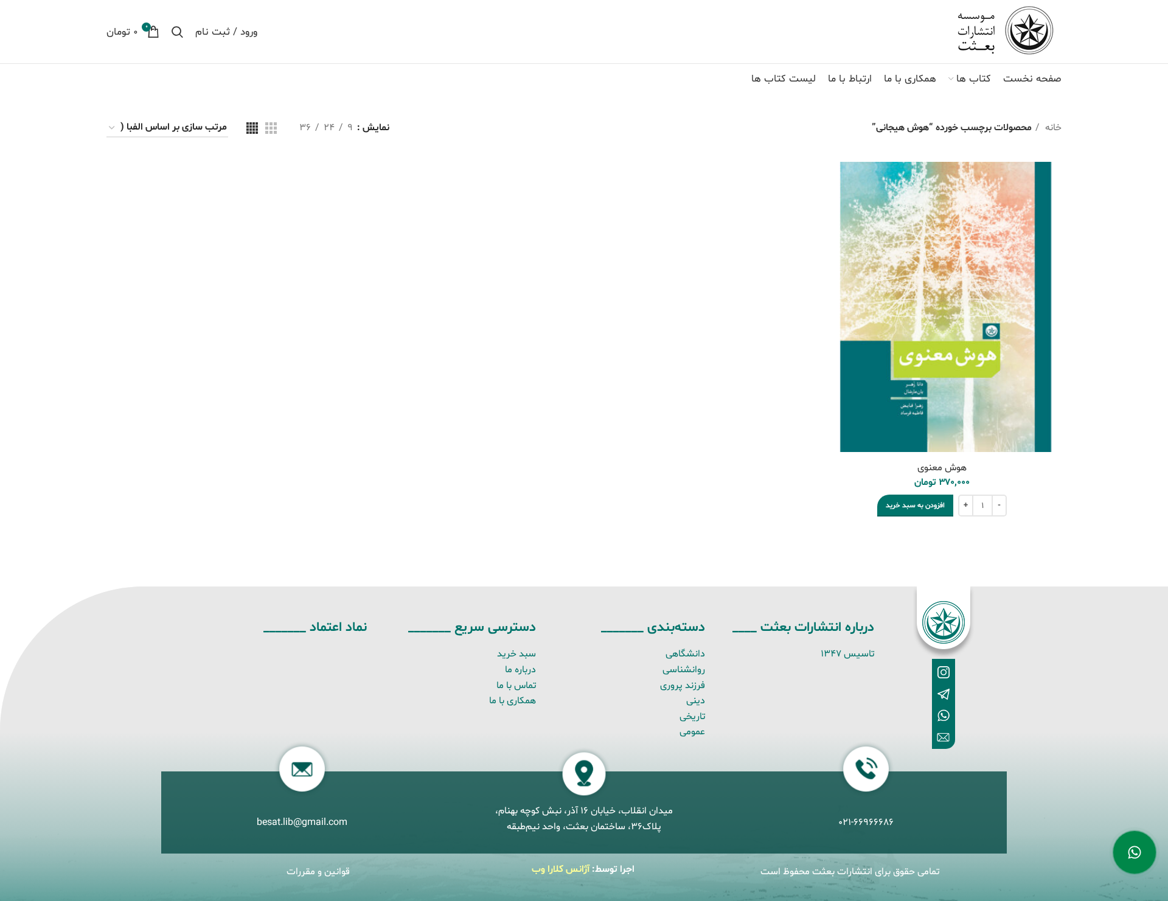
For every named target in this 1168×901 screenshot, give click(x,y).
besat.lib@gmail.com (302, 822)
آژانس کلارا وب (560, 869)
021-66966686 (866, 822)
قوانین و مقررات (318, 871)
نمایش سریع (838, 181)
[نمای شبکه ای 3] (271, 128)
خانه (1052, 127)
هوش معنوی (942, 468)
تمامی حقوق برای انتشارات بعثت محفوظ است (849, 871)
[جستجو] (177, 31)
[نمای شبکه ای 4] (252, 128)
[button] (915, 506)
